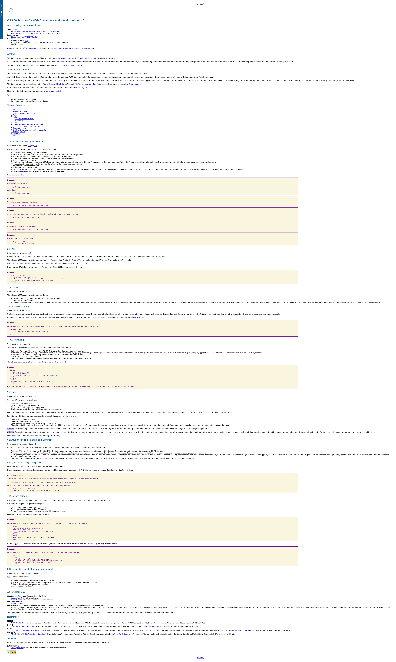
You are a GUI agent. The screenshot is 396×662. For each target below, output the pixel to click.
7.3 (32, 573)
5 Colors (14, 122)
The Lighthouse (17, 648)
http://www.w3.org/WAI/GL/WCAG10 (24, 37)
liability (55, 48)
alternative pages (137, 317)
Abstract (14, 109)
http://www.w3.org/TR (79, 88)
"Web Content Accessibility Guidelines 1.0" (73, 58)
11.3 (38, 573)
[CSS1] (105, 58)
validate (22, 171)
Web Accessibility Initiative (73, 65)
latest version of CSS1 (161, 623)
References (15, 134)
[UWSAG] (80, 613)
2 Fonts (14, 115)
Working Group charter (130, 84)
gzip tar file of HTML (37, 33)
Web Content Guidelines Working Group (93, 84)
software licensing (81, 48)
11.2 (29, 253)
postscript (22, 33)
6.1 (29, 573)
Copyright (10, 48)
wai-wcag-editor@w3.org (55, 91)
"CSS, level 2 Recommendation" (23, 627)
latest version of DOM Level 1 (241, 630)
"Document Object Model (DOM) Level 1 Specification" (31, 630)
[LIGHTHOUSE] (54, 436)
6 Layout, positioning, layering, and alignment (27, 124)
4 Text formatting (17, 121)
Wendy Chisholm (17, 603)
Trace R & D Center (34, 42)
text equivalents (121, 317)
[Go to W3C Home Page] (11, 12)
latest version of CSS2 (155, 627)
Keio (34, 48)
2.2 (35, 396)
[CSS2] (111, 58)
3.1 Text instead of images (24, 119)
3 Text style (15, 117)
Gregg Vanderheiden (19, 600)
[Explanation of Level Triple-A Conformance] (11, 653)
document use (69, 48)
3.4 (35, 146)
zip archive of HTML (53, 33)
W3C (26, 41)
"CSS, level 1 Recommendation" (23, 623)
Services (14, 135)
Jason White (15, 598)
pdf (28, 33)
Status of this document (19, 111)
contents (200, 4)
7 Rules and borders (18, 128)
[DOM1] (239, 169)
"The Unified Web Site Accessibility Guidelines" (28, 634)
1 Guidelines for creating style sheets (24, 113)
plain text (15, 33)
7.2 (29, 291)
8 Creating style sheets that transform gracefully (28, 130)
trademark (61, 48)
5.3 (35, 444)
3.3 (29, 310)
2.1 (29, 396)
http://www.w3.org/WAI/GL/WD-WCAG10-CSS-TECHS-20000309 (35, 31)
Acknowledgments (18, 132)
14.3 (29, 146)
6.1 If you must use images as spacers (29, 126)
